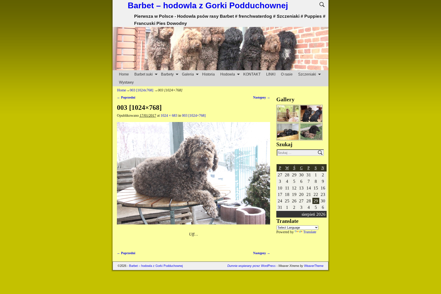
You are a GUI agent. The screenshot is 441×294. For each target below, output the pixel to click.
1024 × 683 (169, 115)
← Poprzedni (126, 97)
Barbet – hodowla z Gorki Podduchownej (208, 5)
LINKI (270, 74)
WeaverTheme (313, 266)
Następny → (261, 97)
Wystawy (126, 82)
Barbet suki (143, 74)
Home (124, 74)
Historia (208, 74)
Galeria (188, 74)
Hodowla (227, 74)
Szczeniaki (307, 74)
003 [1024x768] (141, 90)
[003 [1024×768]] (193, 176)
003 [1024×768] (194, 115)
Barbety (167, 74)
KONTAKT (252, 74)
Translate (309, 232)
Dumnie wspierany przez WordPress (251, 266)
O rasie (287, 74)
